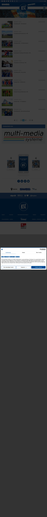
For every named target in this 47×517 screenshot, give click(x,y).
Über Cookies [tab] (39, 252)
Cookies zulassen (38, 267)
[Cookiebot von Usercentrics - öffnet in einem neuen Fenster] (41, 249)
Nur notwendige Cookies (9, 267)
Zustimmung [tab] (8, 252)
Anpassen (23, 267)
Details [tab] (23, 252)
